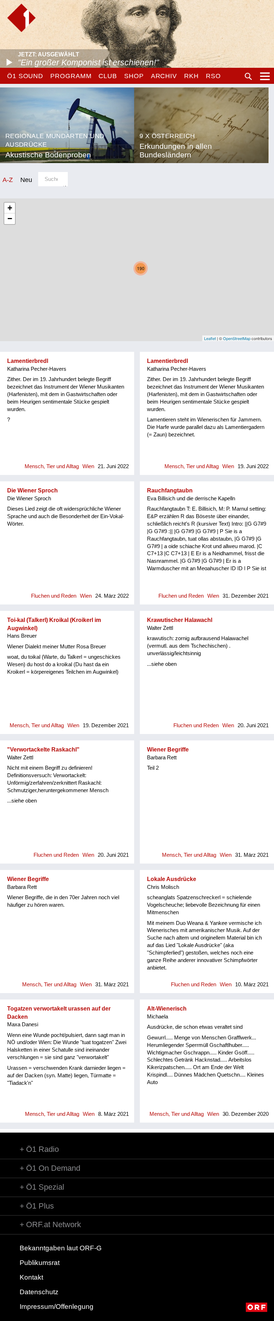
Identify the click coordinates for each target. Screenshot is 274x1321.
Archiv (164, 76)
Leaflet (210, 338)
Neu (26, 179)
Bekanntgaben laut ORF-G (61, 1248)
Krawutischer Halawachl (179, 620)
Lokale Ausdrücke (171, 879)
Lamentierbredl (27, 361)
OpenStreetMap (236, 338)
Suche (248, 76)
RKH (191, 76)
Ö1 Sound (25, 76)
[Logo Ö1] (21, 18)
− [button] (9, 218)
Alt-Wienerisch (167, 1009)
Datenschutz (39, 1292)
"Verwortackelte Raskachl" (43, 749)
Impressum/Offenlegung (56, 1306)
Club (107, 76)
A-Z (7, 179)
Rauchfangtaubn (170, 490)
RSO (213, 76)
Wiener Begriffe (168, 749)
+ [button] (9, 207)
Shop (134, 76)
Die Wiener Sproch (32, 490)
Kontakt (31, 1277)
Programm (70, 76)
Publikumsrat (40, 1262)
